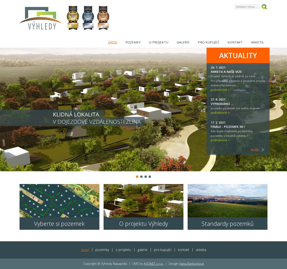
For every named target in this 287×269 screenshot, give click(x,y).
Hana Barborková (191, 263)
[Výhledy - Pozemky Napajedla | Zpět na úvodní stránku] (41, 18)
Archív (255, 149)
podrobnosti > (220, 90)
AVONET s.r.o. (153, 263)
